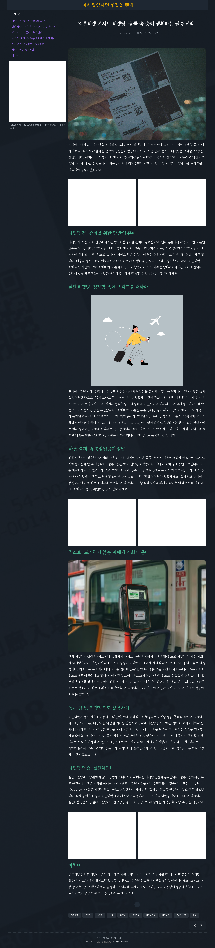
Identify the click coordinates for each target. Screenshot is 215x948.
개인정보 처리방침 (109, 938)
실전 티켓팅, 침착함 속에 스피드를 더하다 (33, 26)
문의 (120, 938)
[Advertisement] (102, 202)
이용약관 (97, 938)
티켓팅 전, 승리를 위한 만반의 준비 (30, 20)
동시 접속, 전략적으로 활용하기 (28, 44)
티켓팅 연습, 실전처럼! (23, 49)
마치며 (15, 55)
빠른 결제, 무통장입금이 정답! (27, 32)
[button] (74, 915)
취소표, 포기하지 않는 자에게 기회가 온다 (33, 38)
